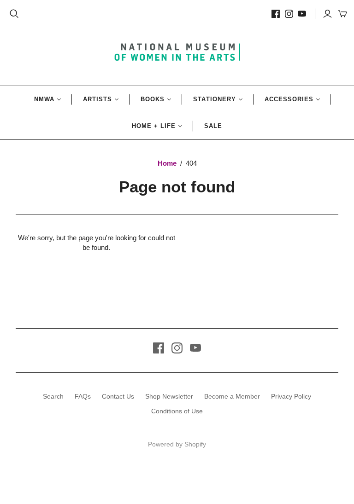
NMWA (44, 99)
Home (167, 163)
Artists (97, 99)
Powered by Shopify (177, 444)
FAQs (83, 396)
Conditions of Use (177, 411)
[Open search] (14, 13)
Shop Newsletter (169, 396)
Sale (213, 125)
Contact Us (118, 396)
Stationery (214, 99)
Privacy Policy (291, 396)
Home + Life (154, 125)
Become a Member (232, 396)
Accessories (289, 99)
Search (53, 396)
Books (153, 99)
